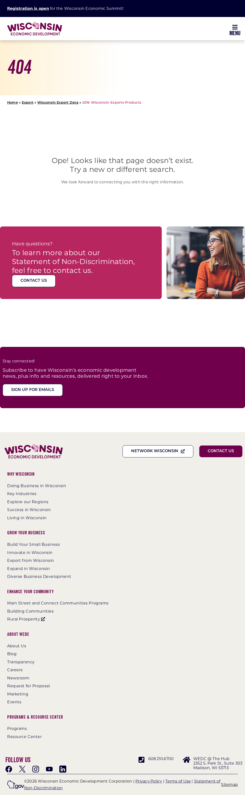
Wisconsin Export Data (57, 103)
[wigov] (15, 782)
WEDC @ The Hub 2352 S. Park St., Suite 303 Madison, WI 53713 (217, 763)
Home (12, 103)
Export (27, 103)
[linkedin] (62, 769)
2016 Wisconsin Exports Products (111, 103)
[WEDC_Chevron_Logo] (34, 24)
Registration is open (28, 8)
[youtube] (49, 769)
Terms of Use (178, 781)
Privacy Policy (148, 781)
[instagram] (35, 769)
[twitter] (22, 769)
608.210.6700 (161, 758)
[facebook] (9, 769)
